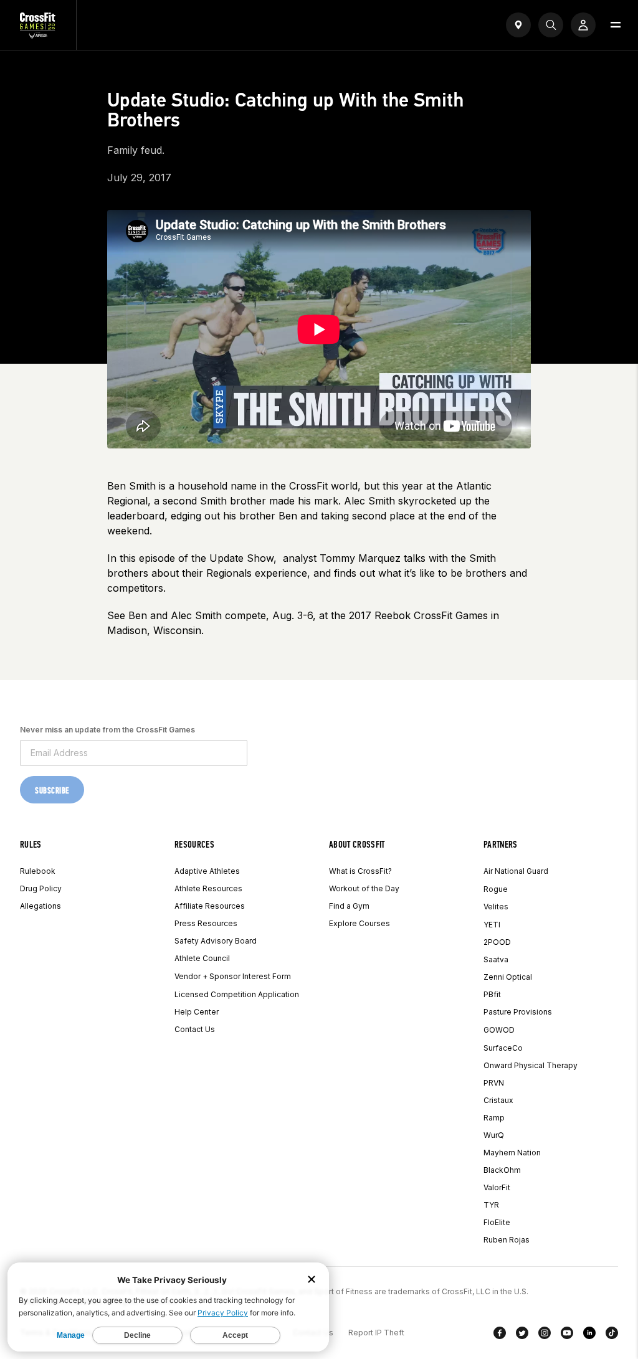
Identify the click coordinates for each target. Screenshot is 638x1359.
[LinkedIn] (589, 1335)
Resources (194, 844)
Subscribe (52, 790)
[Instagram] (544, 1335)
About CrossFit (356, 844)
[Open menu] (615, 24)
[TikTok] (612, 1335)
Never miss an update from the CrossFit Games (107, 729)
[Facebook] (499, 1335)
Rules (31, 844)
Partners (500, 844)
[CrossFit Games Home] (38, 35)
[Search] (550, 24)
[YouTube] (567, 1335)
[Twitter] (522, 1335)
